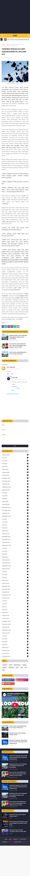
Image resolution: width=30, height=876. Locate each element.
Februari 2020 (15, 650)
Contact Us (15, 839)
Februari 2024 (15, 533)
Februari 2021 (15, 615)
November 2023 (15, 539)
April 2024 (15, 528)
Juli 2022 (15, 571)
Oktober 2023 (15, 542)
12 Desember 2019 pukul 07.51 (14, 368)
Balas (8, 373)
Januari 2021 (15, 618)
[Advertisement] (15, 17)
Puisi (22, 667)
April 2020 (15, 644)
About (10, 839)
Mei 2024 (15, 525)
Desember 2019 (15, 656)
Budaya (24, 665)
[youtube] (8, 683)
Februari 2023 (15, 560)
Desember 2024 (15, 507)
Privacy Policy (23, 839)
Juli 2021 (15, 601)
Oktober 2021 (15, 592)
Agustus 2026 (15, 455)
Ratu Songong (11, 367)
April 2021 (15, 609)
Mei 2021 (15, 606)
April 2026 (15, 466)
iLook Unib (5, 57)
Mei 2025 (15, 498)
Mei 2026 (15, 463)
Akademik (4, 665)
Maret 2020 (15, 647)
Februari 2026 (15, 472)
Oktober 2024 (15, 513)
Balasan (10, 376)
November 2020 (15, 624)
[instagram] (21, 679)
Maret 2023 (15, 557)
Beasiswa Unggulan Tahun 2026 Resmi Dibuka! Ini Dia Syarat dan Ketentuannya (18, 741)
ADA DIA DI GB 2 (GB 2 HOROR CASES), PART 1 (17, 734)
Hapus (12, 373)
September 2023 (15, 545)
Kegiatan (4, 667)
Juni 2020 (15, 639)
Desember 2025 (15, 478)
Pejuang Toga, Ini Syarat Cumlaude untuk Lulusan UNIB (17, 830)
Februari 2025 (15, 504)
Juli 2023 (15, 548)
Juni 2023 (15, 551)
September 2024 (15, 516)
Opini (17, 667)
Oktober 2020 (15, 627)
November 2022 (15, 563)
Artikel (7, 44)
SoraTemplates (10, 842)
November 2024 (15, 510)
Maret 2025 (15, 501)
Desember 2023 (15, 536)
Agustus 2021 (15, 598)
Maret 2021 (15, 612)
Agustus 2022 (15, 568)
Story (3, 670)
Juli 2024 (15, 519)
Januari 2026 (15, 475)
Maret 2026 (15, 469)
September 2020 (15, 630)
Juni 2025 (15, 495)
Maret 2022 (15, 580)
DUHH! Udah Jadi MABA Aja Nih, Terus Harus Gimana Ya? (18, 353)
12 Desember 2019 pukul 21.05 (19, 379)
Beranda (4, 44)
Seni (26, 667)
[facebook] (8, 679)
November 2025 (15, 481)
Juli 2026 (15, 457)
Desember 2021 (15, 586)
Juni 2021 (15, 603)
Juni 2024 (15, 522)
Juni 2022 (15, 574)
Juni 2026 (15, 460)
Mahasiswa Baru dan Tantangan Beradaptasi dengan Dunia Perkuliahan (18, 337)
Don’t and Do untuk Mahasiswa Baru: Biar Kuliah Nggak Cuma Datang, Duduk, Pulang (17, 345)
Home (6, 839)
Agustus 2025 (15, 490)
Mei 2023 (15, 554)
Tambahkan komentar (13, 394)
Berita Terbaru (17, 665)
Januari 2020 (15, 653)
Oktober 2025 (15, 484)
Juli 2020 (15, 636)
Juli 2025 (15, 493)
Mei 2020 (15, 641)
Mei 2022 (15, 577)
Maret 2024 (15, 530)
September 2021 (15, 595)
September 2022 (15, 566)
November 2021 (15, 589)
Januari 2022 (15, 583)
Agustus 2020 (15, 633)
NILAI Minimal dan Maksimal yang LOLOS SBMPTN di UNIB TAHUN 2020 (18, 823)
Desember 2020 (15, 621)
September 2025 (15, 487)
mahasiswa (11, 667)
